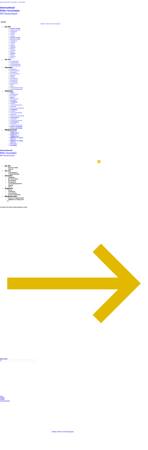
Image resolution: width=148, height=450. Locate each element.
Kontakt (3, 22)
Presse (12, 84)
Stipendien (13, 106)
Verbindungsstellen (15, 64)
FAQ (1, 413)
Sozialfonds (13, 119)
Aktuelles (9, 67)
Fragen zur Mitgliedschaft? (14, 132)
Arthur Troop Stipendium (17, 108)
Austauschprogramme (16, 105)
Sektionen (13, 50)
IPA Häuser (13, 95)
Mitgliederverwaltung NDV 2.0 (15, 200)
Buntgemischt (14, 80)
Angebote (9, 91)
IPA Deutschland (10, 10)
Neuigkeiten (13, 69)
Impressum (3, 415)
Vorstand (12, 33)
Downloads (13, 144)
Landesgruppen (14, 61)
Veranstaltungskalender (16, 87)
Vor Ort (8, 59)
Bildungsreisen (14, 94)
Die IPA (8, 27)
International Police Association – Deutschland (12, 2)
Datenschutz (3, 417)
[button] (50, 162)
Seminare (12, 103)
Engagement (13, 31)
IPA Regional (14, 78)
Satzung (12, 36)
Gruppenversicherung (16, 120)
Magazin (12, 75)
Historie (12, 48)
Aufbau (12, 34)
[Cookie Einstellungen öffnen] (13, 449)
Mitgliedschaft (11, 130)
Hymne (12, 51)
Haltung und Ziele (15, 30)
